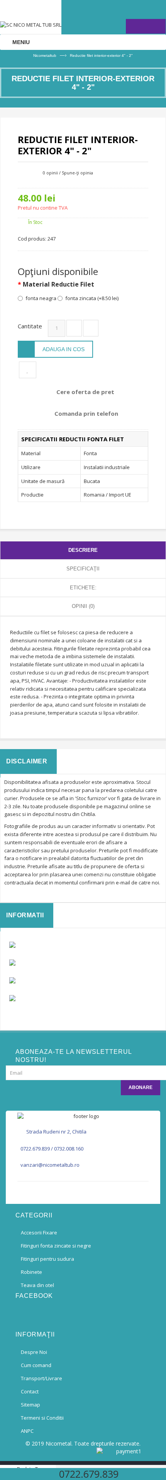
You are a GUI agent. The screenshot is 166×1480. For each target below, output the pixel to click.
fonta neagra (40, 298)
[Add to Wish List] (27, 370)
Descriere (83, 550)
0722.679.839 (35, 1148)
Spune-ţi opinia (77, 173)
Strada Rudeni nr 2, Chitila (56, 1131)
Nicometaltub (44, 55)
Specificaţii (83, 569)
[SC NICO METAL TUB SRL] (30, 17)
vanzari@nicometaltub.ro (50, 1164)
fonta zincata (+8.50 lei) (92, 298)
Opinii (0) (83, 606)
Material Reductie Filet (58, 284)
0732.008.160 (68, 1148)
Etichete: (83, 588)
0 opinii (50, 173)
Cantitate (30, 326)
